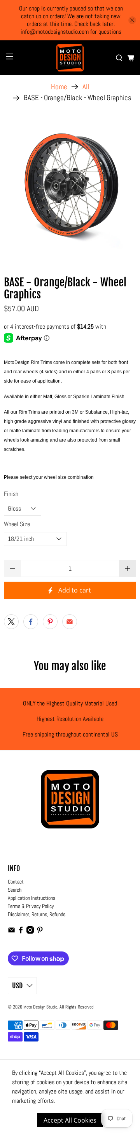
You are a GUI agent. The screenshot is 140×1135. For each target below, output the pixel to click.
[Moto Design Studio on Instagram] (30, 931)
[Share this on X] (11, 621)
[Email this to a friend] (69, 621)
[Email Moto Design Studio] (11, 931)
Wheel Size (17, 524)
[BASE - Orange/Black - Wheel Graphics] (70, 187)
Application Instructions (31, 897)
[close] (132, 20)
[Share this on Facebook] (30, 621)
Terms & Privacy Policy (31, 906)
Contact (16, 881)
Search (14, 889)
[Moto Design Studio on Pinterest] (40, 931)
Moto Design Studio (40, 1007)
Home (59, 86)
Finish (11, 494)
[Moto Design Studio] (70, 57)
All (85, 86)
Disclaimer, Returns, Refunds (36, 914)
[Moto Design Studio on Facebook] (20, 931)
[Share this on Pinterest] (50, 621)
